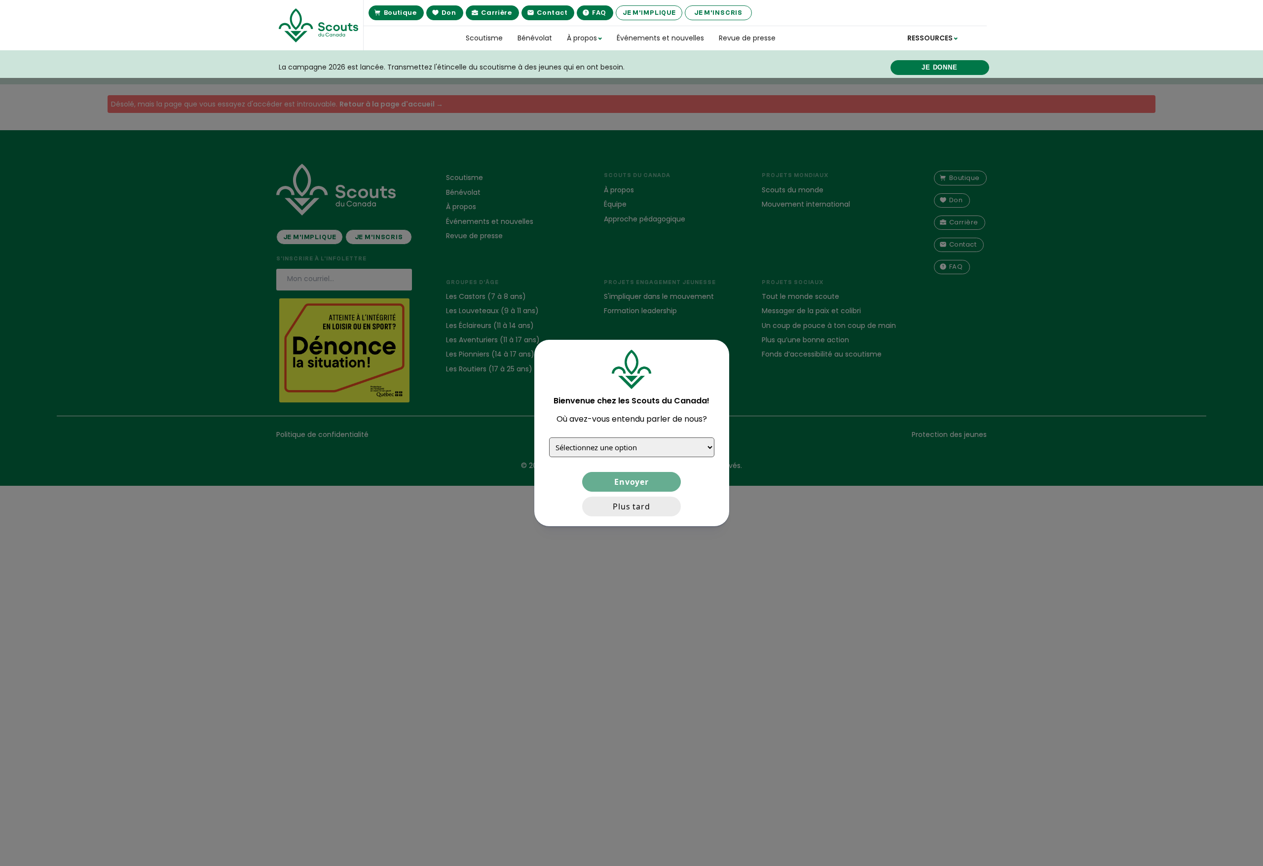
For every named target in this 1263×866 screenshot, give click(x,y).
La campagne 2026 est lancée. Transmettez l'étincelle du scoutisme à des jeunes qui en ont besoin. (452, 67)
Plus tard (631, 506)
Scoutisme (484, 38)
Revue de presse (747, 38)
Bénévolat (535, 38)
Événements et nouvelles (660, 38)
